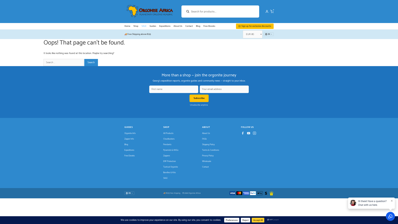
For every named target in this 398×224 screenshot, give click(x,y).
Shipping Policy (208, 144)
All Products (168, 133)
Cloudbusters (168, 139)
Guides (153, 26)
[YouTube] (248, 134)
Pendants (167, 144)
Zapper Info (129, 139)
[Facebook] (242, 134)
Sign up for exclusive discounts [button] (256, 26)
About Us (178, 26)
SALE (143, 26)
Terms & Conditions (210, 150)
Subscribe (199, 98)
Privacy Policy (208, 155)
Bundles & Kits (169, 172)
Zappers (166, 155)
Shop (135, 26)
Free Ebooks (209, 26)
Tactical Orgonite (170, 167)
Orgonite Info (130, 133)
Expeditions (164, 26)
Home (127, 26)
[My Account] (267, 11)
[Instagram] (254, 134)
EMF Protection (169, 161)
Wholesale (206, 161)
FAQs (204, 139)
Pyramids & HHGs (170, 150)
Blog (198, 26)
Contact (189, 26)
